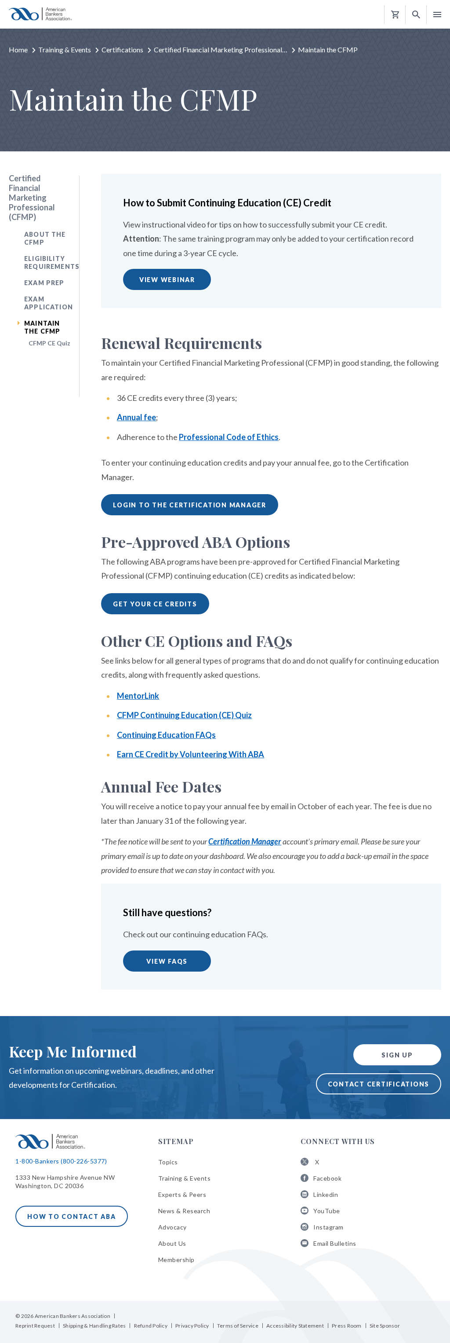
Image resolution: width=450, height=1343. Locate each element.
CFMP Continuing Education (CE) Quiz (184, 715)
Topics (168, 1162)
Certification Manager (244, 841)
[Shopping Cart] (395, 15)
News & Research (184, 1211)
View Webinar (167, 279)
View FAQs (167, 961)
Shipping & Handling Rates (94, 1325)
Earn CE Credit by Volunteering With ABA (190, 754)
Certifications (122, 49)
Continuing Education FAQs (166, 735)
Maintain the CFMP (42, 327)
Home (18, 49)
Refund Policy (150, 1325)
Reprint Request (35, 1325)
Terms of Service (237, 1325)
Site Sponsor (385, 1325)
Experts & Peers (182, 1194)
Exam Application (48, 303)
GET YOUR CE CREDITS (155, 604)
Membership (176, 1259)
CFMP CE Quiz (49, 343)
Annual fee (136, 417)
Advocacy (172, 1227)
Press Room (347, 1325)
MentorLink (138, 696)
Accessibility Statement (295, 1325)
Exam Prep (44, 282)
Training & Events (64, 49)
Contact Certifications (379, 1084)
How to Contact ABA (71, 1216)
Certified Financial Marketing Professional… (220, 49)
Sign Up (397, 1055)
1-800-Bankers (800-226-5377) (61, 1161)
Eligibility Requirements (52, 262)
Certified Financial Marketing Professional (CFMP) (32, 197)
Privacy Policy (192, 1325)
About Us (172, 1243)
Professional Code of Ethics (229, 437)
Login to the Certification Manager (189, 505)
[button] (416, 15)
